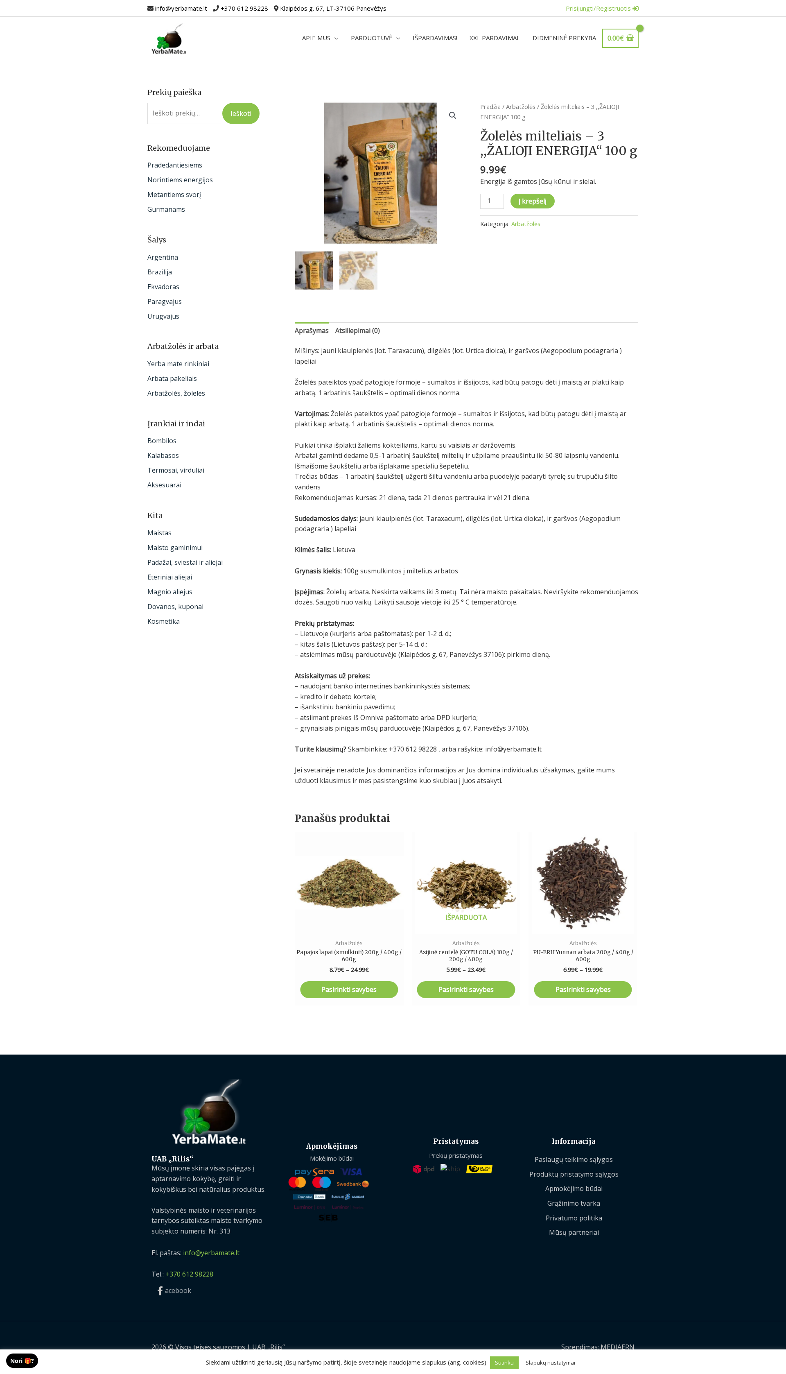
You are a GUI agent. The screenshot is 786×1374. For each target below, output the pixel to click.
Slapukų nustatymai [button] (550, 1362)
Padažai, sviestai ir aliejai (185, 562)
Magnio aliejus (169, 591)
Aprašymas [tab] (312, 330)
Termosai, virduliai (175, 470)
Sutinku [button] (504, 1362)
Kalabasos (163, 455)
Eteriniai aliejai (169, 577)
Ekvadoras (163, 286)
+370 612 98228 (244, 8)
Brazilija (159, 271)
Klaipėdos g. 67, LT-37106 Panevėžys (333, 8)
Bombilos (161, 440)
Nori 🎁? (22, 1361)
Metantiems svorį (174, 194)
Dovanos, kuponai (175, 606)
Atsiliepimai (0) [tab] (357, 330)
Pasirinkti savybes (349, 989)
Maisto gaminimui (175, 547)
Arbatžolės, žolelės (176, 393)
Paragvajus (164, 301)
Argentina (162, 257)
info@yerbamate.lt (181, 8)
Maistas (159, 532)
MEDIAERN (618, 1346)
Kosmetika (163, 621)
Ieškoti (240, 113)
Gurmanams (166, 209)
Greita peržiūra (349, 925)
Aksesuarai (164, 484)
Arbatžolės (520, 106)
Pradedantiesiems (174, 165)
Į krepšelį (533, 201)
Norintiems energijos (180, 179)
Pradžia (490, 106)
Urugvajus (163, 316)
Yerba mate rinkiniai (178, 363)
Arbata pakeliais (172, 378)
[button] (452, 115)
